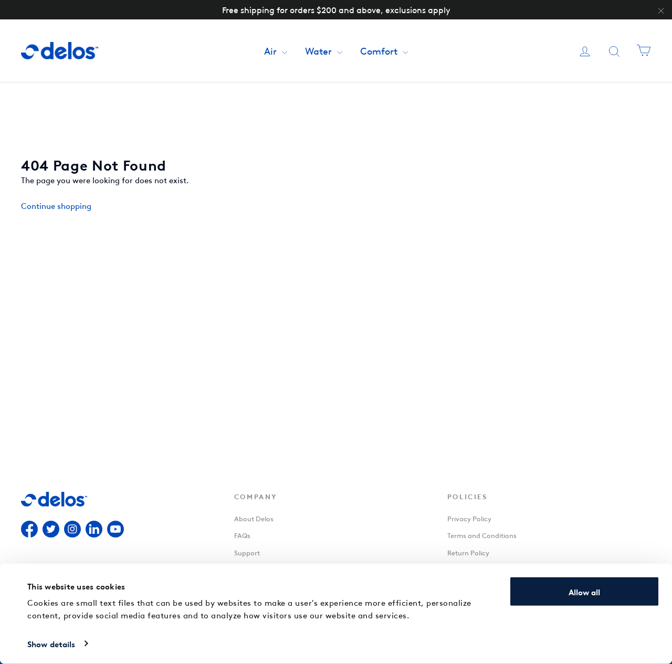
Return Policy (468, 552)
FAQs (242, 535)
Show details (51, 643)
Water (319, 50)
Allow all (584, 591)
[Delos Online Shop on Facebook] (29, 530)
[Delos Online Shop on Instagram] (72, 530)
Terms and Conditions (482, 535)
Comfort (380, 50)
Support (247, 552)
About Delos (254, 518)
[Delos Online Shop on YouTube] (115, 530)
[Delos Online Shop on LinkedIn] (94, 530)
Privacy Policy (469, 518)
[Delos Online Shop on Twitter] (51, 530)
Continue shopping (56, 205)
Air (271, 50)
